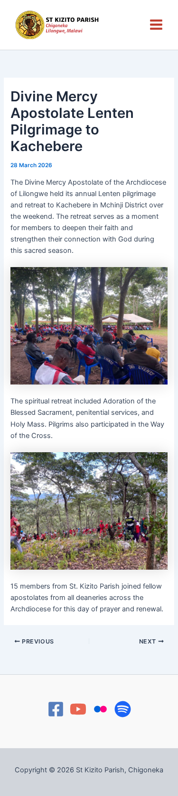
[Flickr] (100, 709)
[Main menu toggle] (156, 24)
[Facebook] (55, 709)
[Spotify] (122, 709)
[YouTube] (78, 709)
